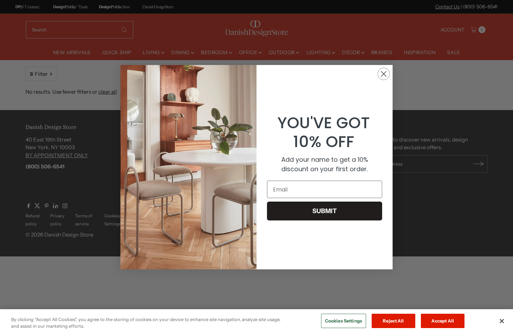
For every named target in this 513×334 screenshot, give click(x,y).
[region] (256, 321)
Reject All (393, 321)
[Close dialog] (384, 74)
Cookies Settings (343, 321)
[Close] (502, 321)
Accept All (442, 321)
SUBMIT (324, 211)
